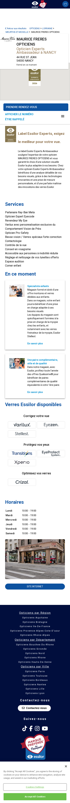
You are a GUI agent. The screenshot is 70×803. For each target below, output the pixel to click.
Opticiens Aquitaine (35, 617)
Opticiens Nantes (35, 684)
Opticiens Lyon (35, 693)
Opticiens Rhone (35, 657)
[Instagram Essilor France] (37, 729)
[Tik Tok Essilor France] (24, 729)
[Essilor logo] (35, 4)
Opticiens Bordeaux (35, 680)
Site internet (35, 586)
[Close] (66, 766)
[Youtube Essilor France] (45, 729)
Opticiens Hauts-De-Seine (35, 662)
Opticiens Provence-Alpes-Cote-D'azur (35, 630)
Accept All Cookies (35, 796)
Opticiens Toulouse (35, 676)
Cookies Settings (35, 787)
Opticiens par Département (35, 639)
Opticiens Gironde (35, 649)
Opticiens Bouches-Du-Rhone (35, 644)
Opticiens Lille (35, 688)
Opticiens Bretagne (35, 622)
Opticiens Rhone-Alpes (35, 635)
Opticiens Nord (35, 653)
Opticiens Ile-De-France (35, 626)
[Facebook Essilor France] (30, 729)
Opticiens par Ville (35, 666)
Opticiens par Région (35, 612)
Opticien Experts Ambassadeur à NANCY (36, 51)
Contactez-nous (36, 708)
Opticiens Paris (35, 671)
